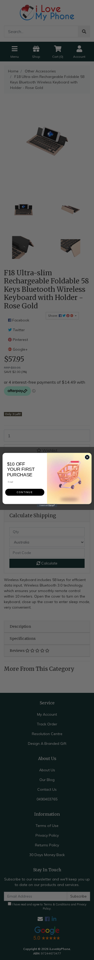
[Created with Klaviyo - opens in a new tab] (47, 505)
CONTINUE (25, 492)
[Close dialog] (87, 457)
